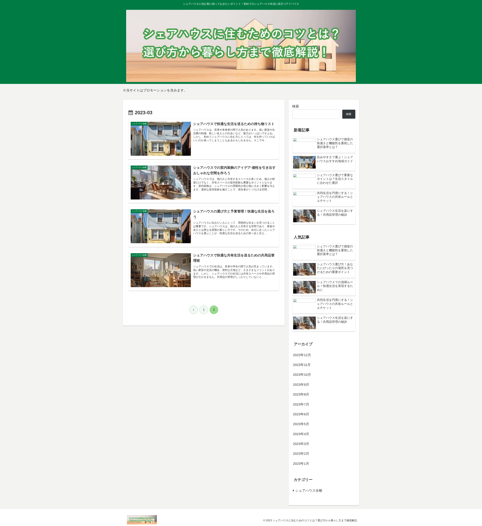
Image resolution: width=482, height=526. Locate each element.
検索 (295, 106)
